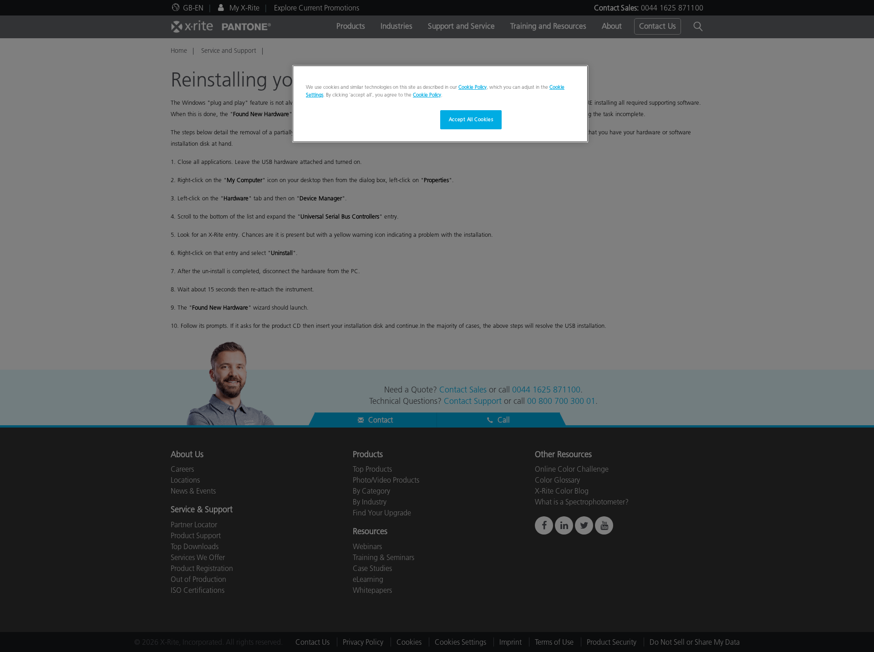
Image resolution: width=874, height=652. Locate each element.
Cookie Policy (472, 87)
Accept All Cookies (471, 119)
